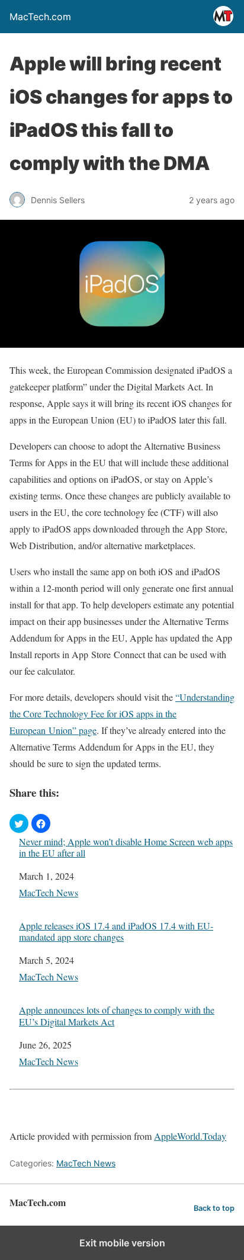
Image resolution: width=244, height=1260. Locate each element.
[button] (18, 823)
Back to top (214, 1208)
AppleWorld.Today (190, 1136)
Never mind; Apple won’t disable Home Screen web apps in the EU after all (126, 847)
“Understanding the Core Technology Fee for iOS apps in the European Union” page (122, 713)
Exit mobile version (122, 1243)
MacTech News (48, 892)
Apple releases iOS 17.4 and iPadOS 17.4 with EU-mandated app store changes (116, 931)
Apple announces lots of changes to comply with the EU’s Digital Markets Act (116, 1015)
